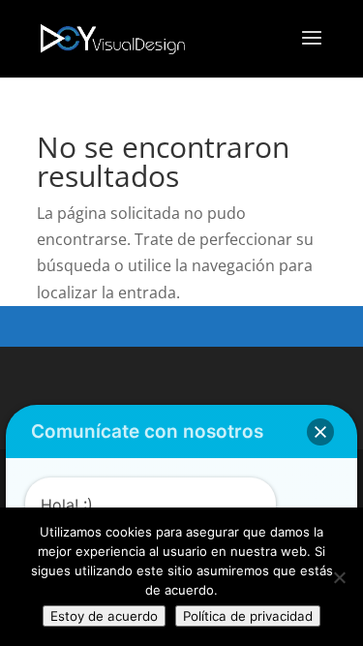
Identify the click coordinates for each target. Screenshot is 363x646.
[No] (338, 577)
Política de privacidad (248, 616)
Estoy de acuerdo (104, 616)
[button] (320, 432)
